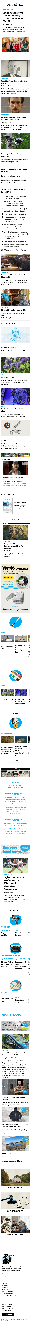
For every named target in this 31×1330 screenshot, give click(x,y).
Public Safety (5, 78)
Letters (4, 993)
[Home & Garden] (15, 723)
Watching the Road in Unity (11, 154)
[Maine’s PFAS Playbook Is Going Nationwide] (15, 1087)
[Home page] (15, 4)
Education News (8, 9)
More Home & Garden (15, 760)
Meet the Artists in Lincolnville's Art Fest (7, 964)
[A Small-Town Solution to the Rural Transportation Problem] (15, 1041)
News (3, 151)
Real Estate (15, 1188)
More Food (15, 666)
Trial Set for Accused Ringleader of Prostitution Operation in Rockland (15, 227)
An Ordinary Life (7, 377)
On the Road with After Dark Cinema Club (21, 701)
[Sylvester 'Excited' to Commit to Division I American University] (15, 865)
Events (5, 523)
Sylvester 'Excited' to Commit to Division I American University (15, 883)
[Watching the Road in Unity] (15, 141)
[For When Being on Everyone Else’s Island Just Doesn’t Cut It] (21, 739)
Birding (17, 930)
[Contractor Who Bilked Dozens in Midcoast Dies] (15, 262)
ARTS (3, 686)
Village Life (4, 374)
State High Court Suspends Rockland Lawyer (15, 197)
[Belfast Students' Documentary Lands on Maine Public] (15, 44)
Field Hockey (8, 874)
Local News (4, 307)
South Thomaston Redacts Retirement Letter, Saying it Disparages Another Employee (16, 235)
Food (3, 632)
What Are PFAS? (8, 1154)
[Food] (15, 622)
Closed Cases (15, 1211)
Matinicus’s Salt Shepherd (15, 241)
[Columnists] (15, 948)
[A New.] (15, 428)
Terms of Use (3, 1320)
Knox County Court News (10, 176)
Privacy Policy (10, 1320)
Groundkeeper (5, 930)
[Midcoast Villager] (7, 506)
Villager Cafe (15, 1235)
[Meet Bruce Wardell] (15, 335)
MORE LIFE (15, 519)
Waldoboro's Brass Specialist (13, 477)
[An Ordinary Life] (15, 365)
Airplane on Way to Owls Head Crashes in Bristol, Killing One (14, 219)
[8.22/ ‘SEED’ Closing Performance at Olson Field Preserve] (15, 532)
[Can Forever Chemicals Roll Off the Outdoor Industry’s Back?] (15, 1114)
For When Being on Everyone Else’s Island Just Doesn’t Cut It (21, 751)
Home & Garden (7, 733)
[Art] (15, 676)
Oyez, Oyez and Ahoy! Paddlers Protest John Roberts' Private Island (14, 204)
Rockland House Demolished (16, 214)
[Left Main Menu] (3, 4)
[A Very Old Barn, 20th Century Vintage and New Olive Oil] (7, 739)
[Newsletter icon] (15, 1224)
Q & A (2, 345)
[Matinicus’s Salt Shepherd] (7, 638)
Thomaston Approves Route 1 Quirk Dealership (17, 246)
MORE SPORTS (14, 910)
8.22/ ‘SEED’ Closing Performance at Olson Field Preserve (14, 546)
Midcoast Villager (20, 503)
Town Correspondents (10, 955)
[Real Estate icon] (15, 1177)
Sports (5, 857)
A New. (3, 441)
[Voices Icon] (15, 920)
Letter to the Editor (7, 996)
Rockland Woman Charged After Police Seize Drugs (15, 210)
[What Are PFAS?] (15, 1143)
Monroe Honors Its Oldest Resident (14, 310)
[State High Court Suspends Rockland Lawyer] (15, 68)
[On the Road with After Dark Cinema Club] (15, 396)
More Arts (15, 713)
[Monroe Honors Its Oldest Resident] (15, 297)
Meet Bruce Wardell (8, 348)
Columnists (6, 927)
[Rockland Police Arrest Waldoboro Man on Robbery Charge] (15, 105)
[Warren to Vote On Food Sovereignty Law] (21, 638)
